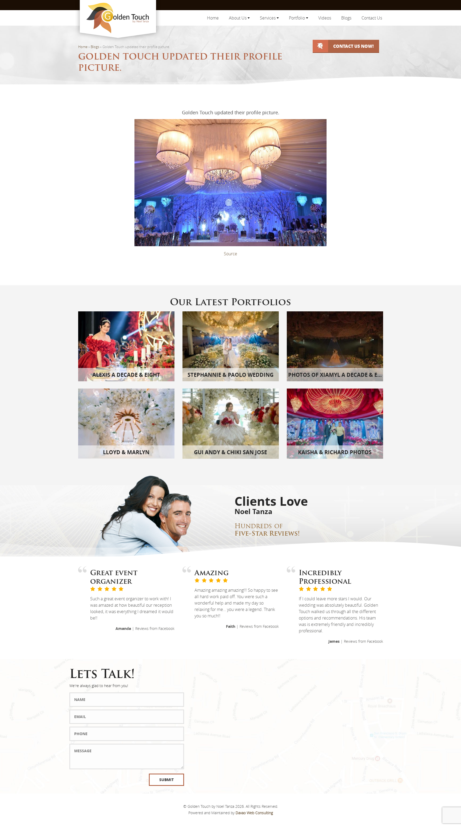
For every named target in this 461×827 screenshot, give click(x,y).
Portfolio (297, 18)
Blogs (346, 18)
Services (268, 18)
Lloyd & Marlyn (126, 452)
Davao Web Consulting (254, 812)
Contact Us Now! (353, 46)
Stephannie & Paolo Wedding (230, 374)
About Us (238, 18)
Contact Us (371, 18)
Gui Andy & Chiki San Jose (230, 452)
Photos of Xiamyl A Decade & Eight (339, 374)
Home (213, 18)
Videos (324, 18)
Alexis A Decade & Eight (126, 374)
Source (230, 254)
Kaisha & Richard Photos (335, 452)
